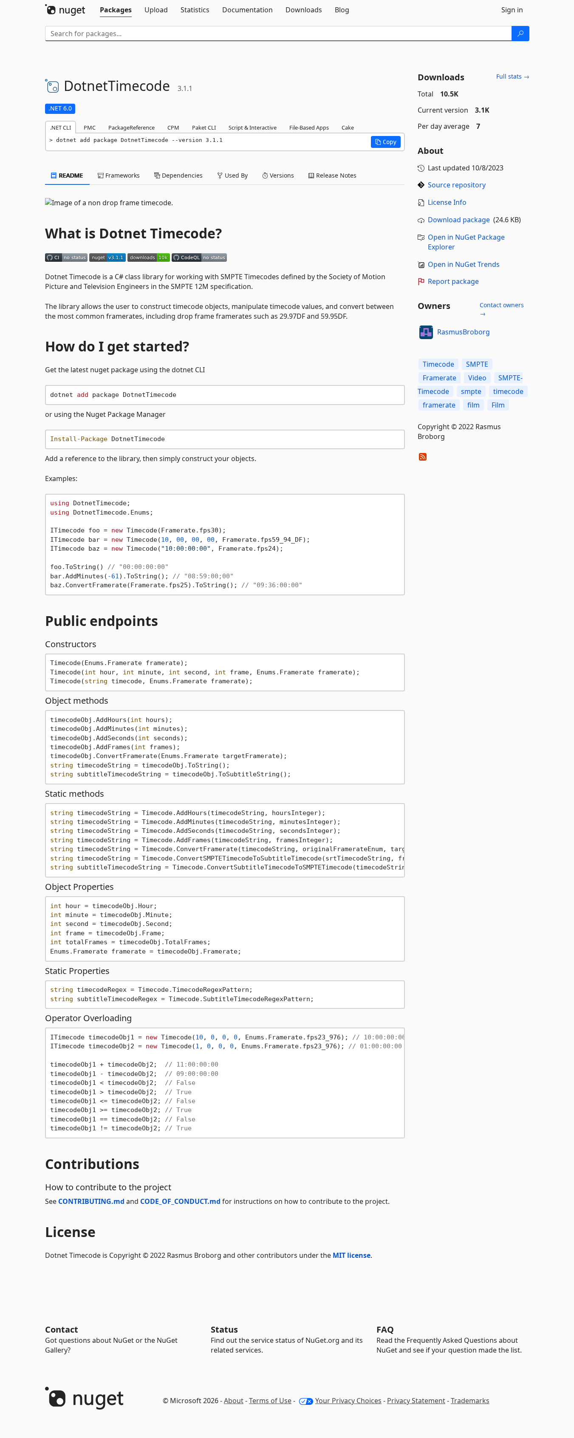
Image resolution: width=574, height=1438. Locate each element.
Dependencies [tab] (181, 175)
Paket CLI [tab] (204, 127)
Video (477, 377)
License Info (447, 202)
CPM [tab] (173, 127)
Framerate (439, 377)
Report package (453, 281)
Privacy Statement (416, 1400)
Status (224, 1329)
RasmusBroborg (463, 332)
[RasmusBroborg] (426, 332)
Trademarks (470, 1400)
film (473, 405)
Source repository (457, 185)
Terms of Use (270, 1400)
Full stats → (512, 76)
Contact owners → (502, 309)
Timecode (438, 364)
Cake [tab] (348, 127)
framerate (439, 405)
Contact (61, 1329)
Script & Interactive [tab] (253, 127)
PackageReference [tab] (131, 127)
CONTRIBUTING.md (91, 1201)
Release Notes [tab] (335, 175)
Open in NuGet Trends (464, 264)
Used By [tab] (235, 175)
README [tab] (70, 175)
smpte (471, 391)
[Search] (520, 33)
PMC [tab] (90, 127)
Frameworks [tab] (122, 175)
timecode (508, 391)
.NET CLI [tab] (60, 127)
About (233, 1400)
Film (498, 405)
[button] (386, 142)
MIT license (351, 1255)
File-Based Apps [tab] (309, 127)
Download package (459, 219)
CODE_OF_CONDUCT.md (180, 1201)
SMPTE (477, 364)
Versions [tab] (281, 175)
